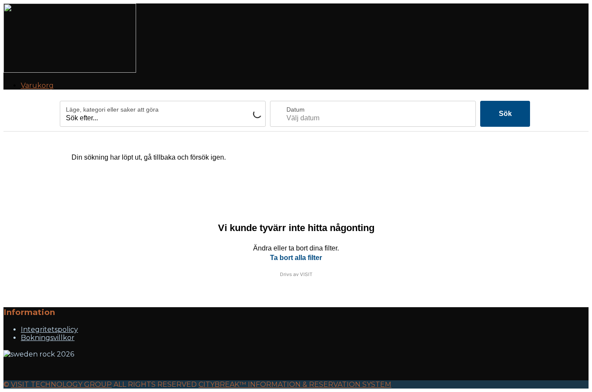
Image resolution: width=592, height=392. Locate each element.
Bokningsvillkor (48, 338)
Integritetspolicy (49, 329)
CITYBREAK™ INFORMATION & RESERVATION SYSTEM (294, 384)
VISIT (306, 274)
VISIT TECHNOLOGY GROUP (61, 384)
